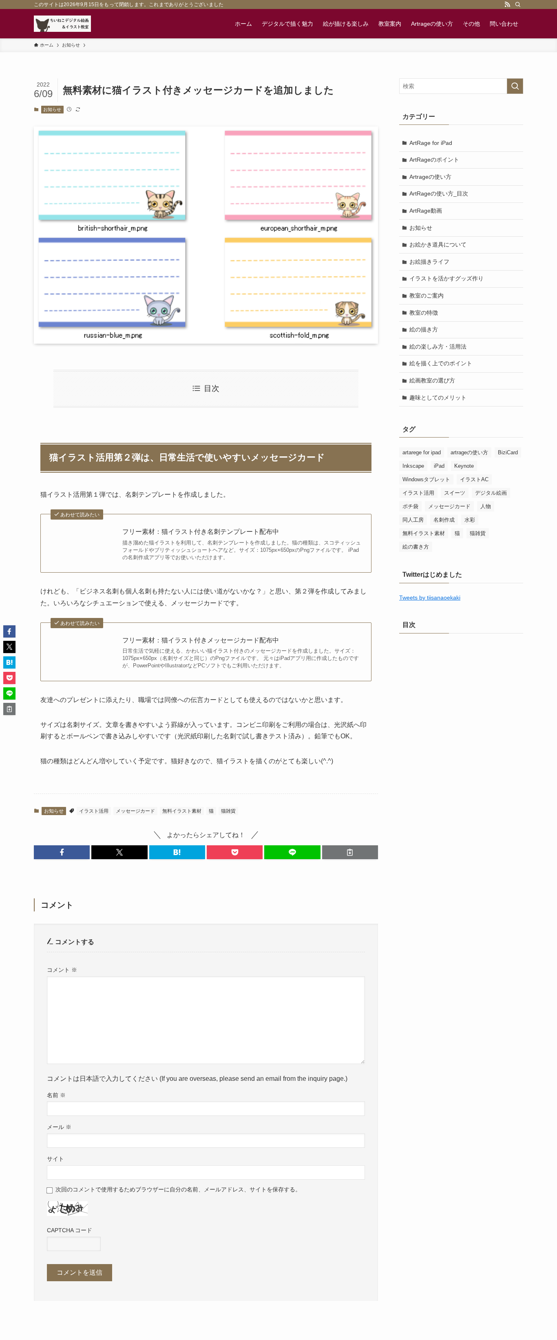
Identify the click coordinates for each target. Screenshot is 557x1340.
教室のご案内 (426, 295)
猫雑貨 (228, 811)
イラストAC (474, 479)
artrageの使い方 (469, 452)
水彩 (469, 520)
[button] (62, 852)
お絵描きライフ (429, 261)
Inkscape (413, 466)
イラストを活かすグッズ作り (446, 278)
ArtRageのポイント (434, 159)
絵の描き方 (423, 329)
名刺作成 (444, 520)
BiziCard (508, 452)
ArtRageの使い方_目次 (438, 193)
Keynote (464, 466)
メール (59, 1127)
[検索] (518, 4)
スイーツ (454, 493)
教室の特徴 (423, 312)
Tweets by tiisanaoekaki (429, 597)
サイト (55, 1159)
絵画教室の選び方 (432, 380)
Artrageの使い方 (430, 176)
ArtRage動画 (425, 210)
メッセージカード (135, 811)
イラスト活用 (93, 811)
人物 (485, 506)
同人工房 (413, 520)
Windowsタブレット (426, 479)
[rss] (507, 4)
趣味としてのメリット (437, 397)
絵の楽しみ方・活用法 (437, 346)
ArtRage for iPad (430, 143)
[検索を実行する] (515, 86)
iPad (439, 466)
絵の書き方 (415, 547)
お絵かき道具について (437, 244)
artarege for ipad (421, 452)
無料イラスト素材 (181, 811)
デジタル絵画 (491, 493)
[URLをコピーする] (350, 852)
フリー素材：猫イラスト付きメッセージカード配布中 (200, 640)
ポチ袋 (410, 506)
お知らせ (52, 109)
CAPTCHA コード (69, 1230)
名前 (56, 1095)
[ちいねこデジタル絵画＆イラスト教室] (62, 24)
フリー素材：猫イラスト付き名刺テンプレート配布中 (200, 531)
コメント (62, 970)
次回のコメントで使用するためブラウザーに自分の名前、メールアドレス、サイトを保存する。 (178, 1189)
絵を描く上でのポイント (440, 363)
